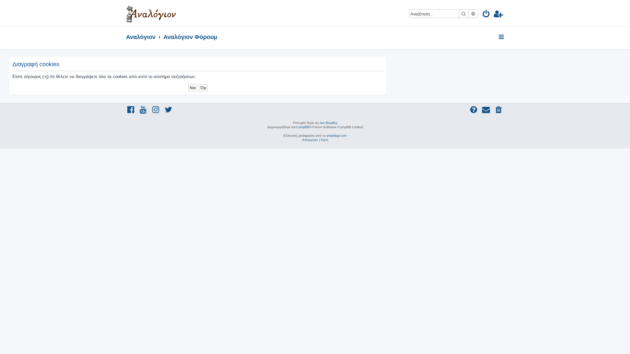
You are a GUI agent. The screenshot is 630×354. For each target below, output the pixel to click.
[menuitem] (486, 15)
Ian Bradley (328, 123)
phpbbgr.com (336, 135)
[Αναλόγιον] (151, 13)
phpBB (304, 127)
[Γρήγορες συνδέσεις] (502, 37)
